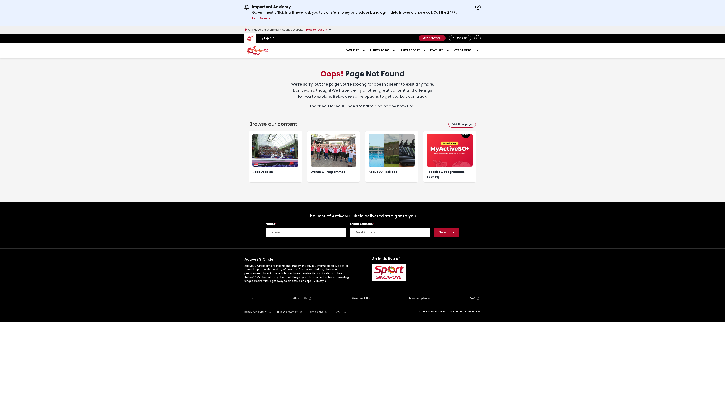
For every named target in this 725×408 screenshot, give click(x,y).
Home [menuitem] (249, 298)
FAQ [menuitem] (472, 298)
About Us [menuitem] (300, 298)
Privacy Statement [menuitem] (287, 311)
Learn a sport (410, 50)
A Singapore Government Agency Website (276, 29)
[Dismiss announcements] (478, 7)
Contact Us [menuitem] (361, 298)
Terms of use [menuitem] (316, 311)
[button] (477, 38)
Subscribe (460, 38)
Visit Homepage (462, 124)
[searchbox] (306, 232)
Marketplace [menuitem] (419, 298)
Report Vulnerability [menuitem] (255, 311)
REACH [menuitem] (338, 311)
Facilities (352, 50)
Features (436, 50)
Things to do (379, 50)
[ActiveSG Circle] (257, 50)
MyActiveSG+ (432, 38)
